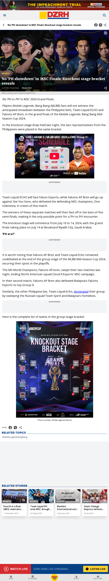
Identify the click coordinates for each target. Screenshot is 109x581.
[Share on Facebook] (96, 25)
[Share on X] (100, 25)
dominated (81, 291)
